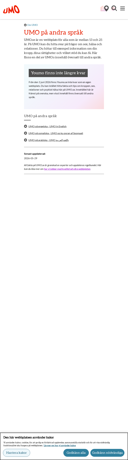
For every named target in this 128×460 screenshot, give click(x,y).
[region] (64, 446)
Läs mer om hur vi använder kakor (60, 446)
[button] (114, 10)
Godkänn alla (76, 452)
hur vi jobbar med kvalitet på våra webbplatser (67, 168)
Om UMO (32, 25)
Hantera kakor (16, 452)
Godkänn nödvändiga (107, 452)
